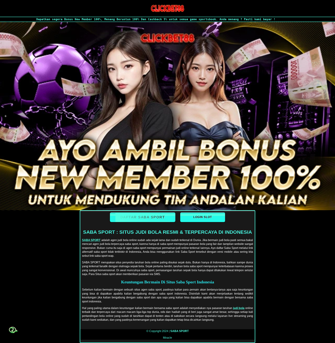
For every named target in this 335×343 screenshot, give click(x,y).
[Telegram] (12, 330)
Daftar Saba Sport (142, 217)
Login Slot (202, 217)
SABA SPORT (91, 240)
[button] (6, 116)
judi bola (239, 308)
